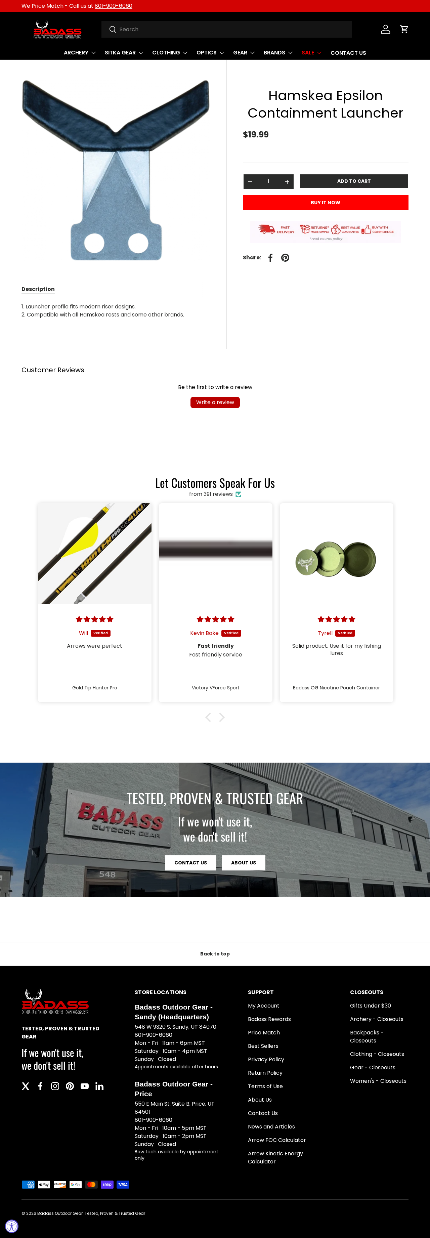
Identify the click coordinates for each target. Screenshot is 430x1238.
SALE (308, 52)
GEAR (240, 52)
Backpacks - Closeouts (367, 1036)
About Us (243, 862)
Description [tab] (38, 289)
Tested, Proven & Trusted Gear (115, 1213)
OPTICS (207, 52)
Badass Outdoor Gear (60, 1213)
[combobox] (226, 29)
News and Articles (271, 1126)
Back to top (215, 953)
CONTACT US (348, 53)
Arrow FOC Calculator (277, 1140)
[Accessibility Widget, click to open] (11, 1226)
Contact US (190, 862)
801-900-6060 (113, 6)
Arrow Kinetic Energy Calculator (275, 1157)
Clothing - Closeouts (377, 1054)
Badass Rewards (269, 1019)
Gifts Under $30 (370, 1006)
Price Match (264, 1032)
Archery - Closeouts (376, 1019)
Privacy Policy (266, 1059)
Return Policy (265, 1073)
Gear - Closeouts (372, 1067)
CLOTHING (166, 52)
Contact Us (263, 1113)
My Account (264, 1006)
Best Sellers (263, 1046)
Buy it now (325, 202)
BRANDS (274, 52)
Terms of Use (265, 1086)
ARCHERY (76, 52)
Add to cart (354, 181)
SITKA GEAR (120, 52)
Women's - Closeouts (378, 1081)
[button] (404, 29)
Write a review (215, 402)
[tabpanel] (116, 311)
